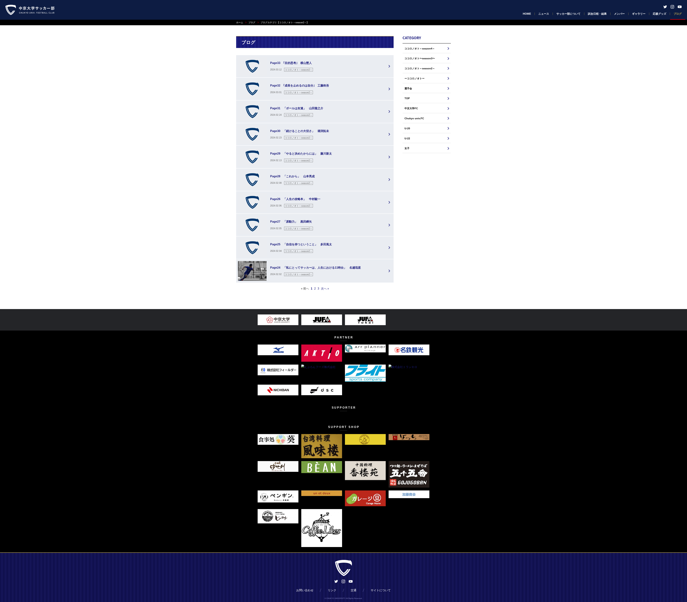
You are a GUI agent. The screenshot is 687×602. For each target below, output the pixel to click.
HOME (527, 13)
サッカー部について (568, 13)
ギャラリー (638, 13)
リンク (332, 590)
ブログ (678, 13)
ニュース (543, 13)
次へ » (325, 288)
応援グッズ (659, 13)
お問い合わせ (304, 590)
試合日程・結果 (597, 13)
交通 (353, 590)
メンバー (619, 13)
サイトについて (381, 590)
